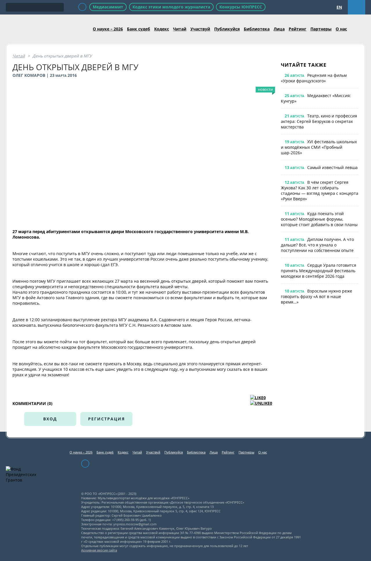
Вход (50, 419)
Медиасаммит (108, 7)
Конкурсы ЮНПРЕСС (240, 7)
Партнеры (321, 29)
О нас (341, 29)
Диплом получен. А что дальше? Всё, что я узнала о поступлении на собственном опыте (317, 245)
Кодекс (161, 29)
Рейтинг (297, 29)
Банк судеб (138, 29)
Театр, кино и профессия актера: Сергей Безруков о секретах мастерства (319, 121)
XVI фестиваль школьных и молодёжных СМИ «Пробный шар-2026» (319, 147)
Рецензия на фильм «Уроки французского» (314, 77)
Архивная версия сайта (99, 550)
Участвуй (200, 29)
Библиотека (257, 29)
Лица (279, 29)
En (339, 7)
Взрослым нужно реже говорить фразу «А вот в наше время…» (316, 296)
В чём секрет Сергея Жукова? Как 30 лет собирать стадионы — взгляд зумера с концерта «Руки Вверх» (319, 190)
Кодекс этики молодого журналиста (171, 7)
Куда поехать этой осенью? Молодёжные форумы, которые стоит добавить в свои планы (319, 219)
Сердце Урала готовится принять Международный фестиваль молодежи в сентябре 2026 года (318, 270)
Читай (179, 29)
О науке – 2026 (108, 29)
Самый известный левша (332, 167)
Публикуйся (227, 29)
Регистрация (106, 419)
